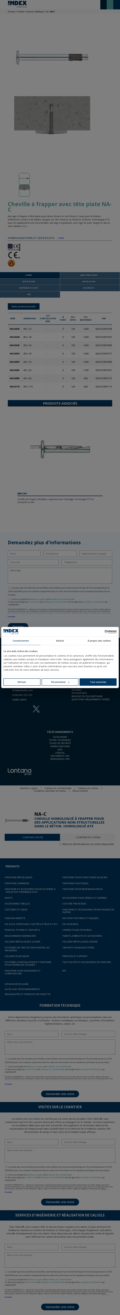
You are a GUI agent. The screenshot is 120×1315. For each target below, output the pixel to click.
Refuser (22, 682)
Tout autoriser (98, 682)
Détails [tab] (60, 640)
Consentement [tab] (21, 640)
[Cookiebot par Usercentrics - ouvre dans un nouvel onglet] (103, 631)
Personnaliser (58, 682)
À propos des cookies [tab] (99, 640)
